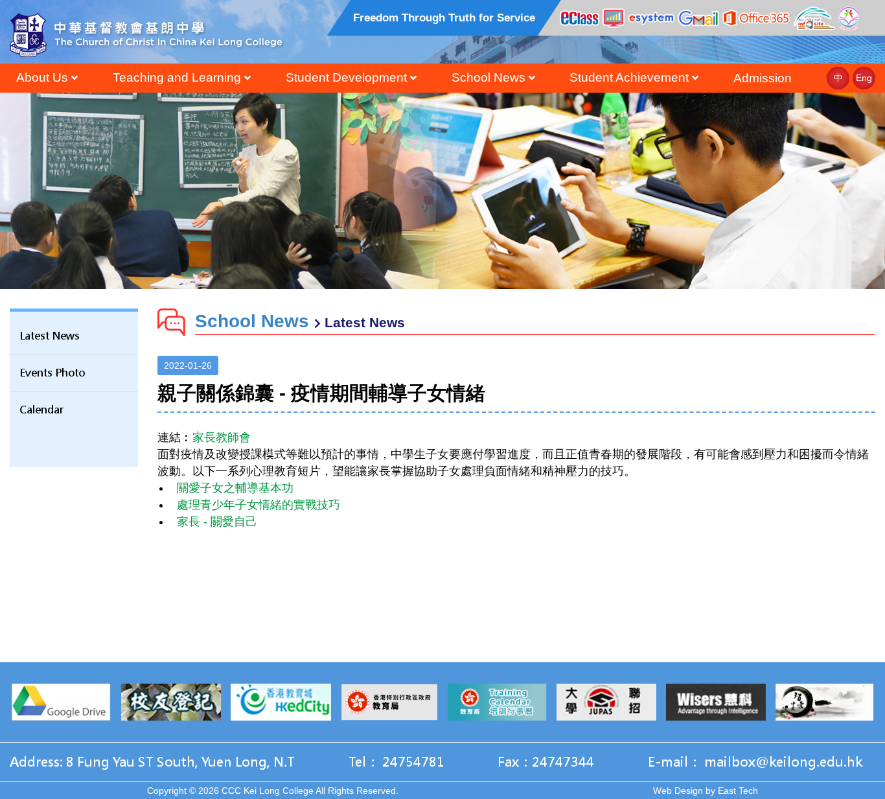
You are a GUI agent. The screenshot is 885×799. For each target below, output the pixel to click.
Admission (762, 78)
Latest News (49, 336)
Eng (864, 78)
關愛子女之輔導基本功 (235, 487)
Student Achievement (629, 77)
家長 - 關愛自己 (217, 521)
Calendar (41, 410)
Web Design (678, 790)
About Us (42, 77)
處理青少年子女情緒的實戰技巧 (258, 504)
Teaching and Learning (177, 77)
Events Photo (52, 373)
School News (488, 77)
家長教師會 (221, 437)
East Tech (738, 790)
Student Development (346, 77)
